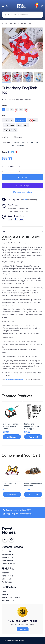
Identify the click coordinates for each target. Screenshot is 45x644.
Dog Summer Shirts (33, 142)
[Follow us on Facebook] (9, 152)
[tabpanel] (6, 77)
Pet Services (7, 582)
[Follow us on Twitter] (12, 152)
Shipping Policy (8, 554)
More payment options (22, 192)
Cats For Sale (7, 579)
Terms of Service (8, 563)
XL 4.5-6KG (9, 125)
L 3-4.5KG (20, 120)
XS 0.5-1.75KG (10, 130)
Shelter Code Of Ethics (11, 597)
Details (5, 231)
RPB (25, 200)
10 (21, 110)
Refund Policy (7, 557)
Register (5, 594)
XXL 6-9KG (22, 125)
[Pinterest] (11, 540)
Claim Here (22, 629)
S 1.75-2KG (7, 120)
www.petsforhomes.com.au (15, 380)
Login (4, 591)
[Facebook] (5, 540)
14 (26, 110)
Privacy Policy (7, 560)
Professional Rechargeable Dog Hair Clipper (31, 426)
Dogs (13, 145)
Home (4, 23)
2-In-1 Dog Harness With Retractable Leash (11, 426)
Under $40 (20, 145)
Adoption (5, 573)
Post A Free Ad (8, 600)
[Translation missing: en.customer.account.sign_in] (7, 5)
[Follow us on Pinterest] (16, 152)
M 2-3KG (32, 120)
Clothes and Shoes (18, 142)
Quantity (11, 166)
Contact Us (6, 551)
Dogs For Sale (7, 576)
